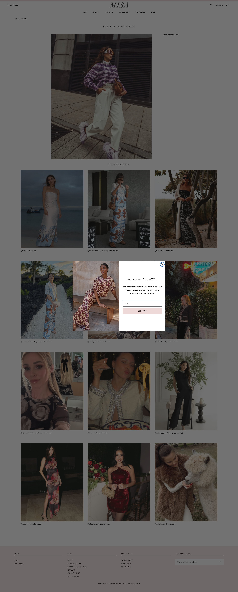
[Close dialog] (162, 264)
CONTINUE (142, 311)
